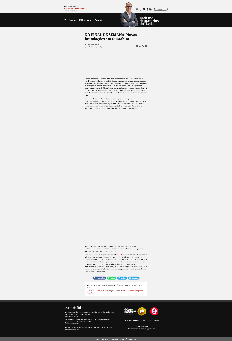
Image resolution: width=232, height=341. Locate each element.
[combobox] (160, 9)
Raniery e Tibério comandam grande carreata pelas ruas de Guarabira (89, 327)
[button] (137, 45)
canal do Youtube (103, 291)
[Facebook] (147, 9)
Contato (99, 20)
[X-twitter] (140, 9)
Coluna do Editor (71, 6)
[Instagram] (137, 9)
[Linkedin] (143, 9)
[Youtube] (150, 9)
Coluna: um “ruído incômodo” (75, 9)
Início (72, 20)
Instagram (138, 291)
